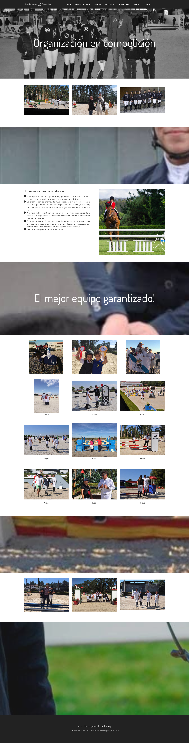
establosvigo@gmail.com (108, 730)
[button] (82, 4)
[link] (38, 4)
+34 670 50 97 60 (81, 730)
